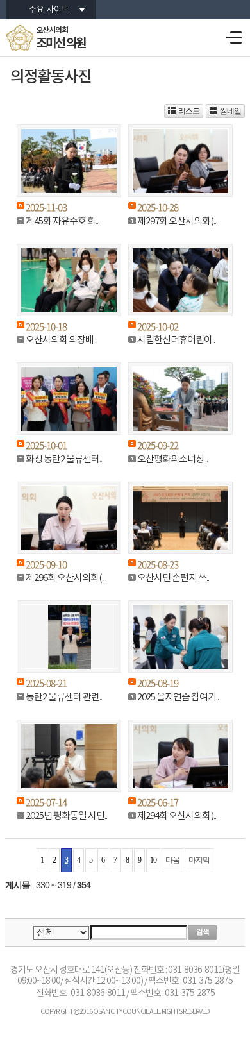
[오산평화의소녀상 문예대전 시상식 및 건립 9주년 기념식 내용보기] (180, 398)
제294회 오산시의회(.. (176, 816)
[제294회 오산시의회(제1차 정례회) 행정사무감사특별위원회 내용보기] (180, 755)
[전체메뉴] (233, 37)
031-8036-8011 (98, 993)
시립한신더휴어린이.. (176, 340)
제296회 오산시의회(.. (65, 578)
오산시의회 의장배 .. (61, 340)
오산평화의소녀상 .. (172, 459)
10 (153, 860)
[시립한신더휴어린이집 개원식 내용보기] (180, 280)
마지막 (199, 860)
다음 (172, 860)
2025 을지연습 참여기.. (178, 697)
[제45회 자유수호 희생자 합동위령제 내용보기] (69, 160)
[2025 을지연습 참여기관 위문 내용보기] (180, 636)
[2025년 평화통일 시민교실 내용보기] (69, 755)
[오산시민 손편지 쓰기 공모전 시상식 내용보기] (180, 517)
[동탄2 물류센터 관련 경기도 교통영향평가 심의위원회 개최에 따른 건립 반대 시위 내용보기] (69, 636)
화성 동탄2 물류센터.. (64, 459)
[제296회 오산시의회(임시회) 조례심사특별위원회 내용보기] (69, 517)
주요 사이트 (49, 10)
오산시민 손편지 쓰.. (173, 578)
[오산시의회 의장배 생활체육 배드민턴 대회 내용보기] (69, 280)
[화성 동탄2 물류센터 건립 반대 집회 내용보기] (69, 398)
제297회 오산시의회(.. (176, 221)
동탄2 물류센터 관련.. (64, 697)
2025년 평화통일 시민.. (66, 816)
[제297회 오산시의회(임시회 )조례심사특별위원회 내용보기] (180, 160)
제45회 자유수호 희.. (62, 221)
